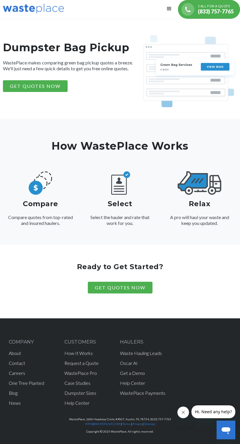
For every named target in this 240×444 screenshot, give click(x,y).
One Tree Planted (26, 383)
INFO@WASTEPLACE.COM (102, 424)
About (15, 353)
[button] (169, 9)
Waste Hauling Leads (141, 353)
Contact (17, 363)
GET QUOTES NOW (35, 86)
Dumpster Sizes (80, 393)
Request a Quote (81, 363)
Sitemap (149, 424)
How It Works (78, 353)
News (15, 403)
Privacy (137, 424)
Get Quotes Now (120, 287)
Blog (13, 393)
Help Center (77, 403)
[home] (33, 8)
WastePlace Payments (142, 393)
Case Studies (77, 383)
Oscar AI (129, 363)
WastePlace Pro (80, 373)
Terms (126, 424)
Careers (17, 373)
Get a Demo (132, 373)
